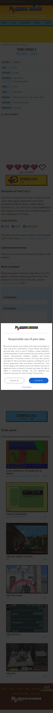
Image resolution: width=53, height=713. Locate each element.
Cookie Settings (26, 373)
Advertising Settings (20, 371)
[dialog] (26, 356)
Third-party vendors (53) (24, 358)
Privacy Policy (38, 373)
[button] (27, 387)
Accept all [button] (39, 380)
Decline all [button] (14, 380)
